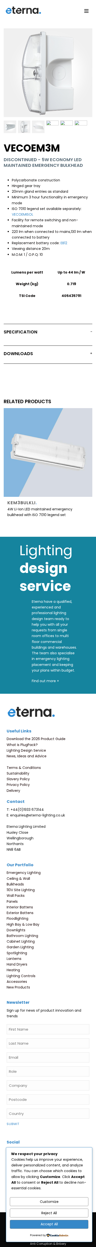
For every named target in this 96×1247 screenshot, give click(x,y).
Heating (13, 970)
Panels (12, 901)
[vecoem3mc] (38, 127)
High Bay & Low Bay (23, 924)
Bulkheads (15, 884)
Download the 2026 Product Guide (36, 738)
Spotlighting (17, 953)
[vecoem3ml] (66, 127)
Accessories (17, 981)
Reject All (49, 1213)
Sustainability (18, 773)
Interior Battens (20, 907)
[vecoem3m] (10, 127)
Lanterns (14, 958)
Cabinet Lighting (21, 941)
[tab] (48, 333)
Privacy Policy (18, 784)
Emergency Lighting (24, 872)
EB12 (64, 243)
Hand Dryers (17, 964)
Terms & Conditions (24, 767)
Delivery (13, 790)
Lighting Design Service (26, 750)
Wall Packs (16, 895)
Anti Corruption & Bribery (48, 1244)
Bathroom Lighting (22, 935)
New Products (18, 987)
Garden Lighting (20, 947)
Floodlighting (17, 918)
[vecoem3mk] (81, 127)
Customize (49, 1201)
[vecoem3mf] (52, 127)
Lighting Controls (21, 975)
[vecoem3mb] (24, 127)
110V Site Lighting (21, 889)
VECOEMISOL (22, 214)
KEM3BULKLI (22, 503)
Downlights (16, 930)
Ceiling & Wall (18, 878)
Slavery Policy (18, 779)
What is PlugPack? (22, 744)
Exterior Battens (20, 912)
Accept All (49, 1224)
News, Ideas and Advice (27, 756)
